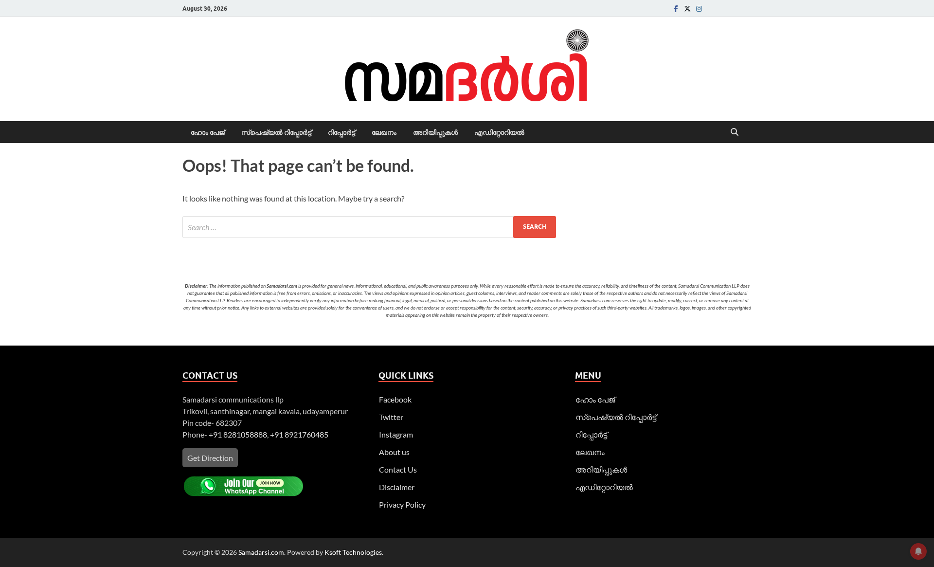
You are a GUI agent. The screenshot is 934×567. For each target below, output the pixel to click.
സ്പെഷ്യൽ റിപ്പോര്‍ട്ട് (276, 132)
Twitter (391, 416)
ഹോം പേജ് (208, 132)
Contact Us (398, 469)
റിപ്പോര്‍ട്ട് (341, 132)
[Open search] (734, 132)
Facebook (395, 399)
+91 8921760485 (299, 434)
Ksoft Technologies (353, 552)
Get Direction (210, 457)
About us (394, 452)
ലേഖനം (384, 132)
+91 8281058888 (238, 434)
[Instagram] (699, 8)
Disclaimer (396, 487)
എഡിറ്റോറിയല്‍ (499, 132)
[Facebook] (676, 8)
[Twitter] (687, 8)
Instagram (396, 434)
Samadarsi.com (261, 552)
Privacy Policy (402, 504)
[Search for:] (369, 227)
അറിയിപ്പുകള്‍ (435, 132)
